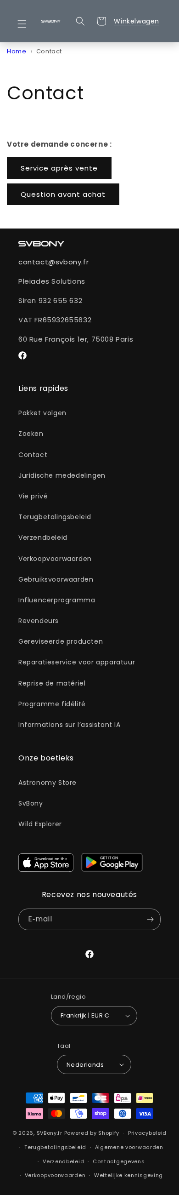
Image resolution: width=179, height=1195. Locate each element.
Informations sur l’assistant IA (69, 724)
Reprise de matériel (51, 683)
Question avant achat (63, 194)
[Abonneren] (150, 919)
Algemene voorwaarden (129, 1147)
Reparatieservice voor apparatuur (76, 662)
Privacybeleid (147, 1133)
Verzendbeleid (42, 537)
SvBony (30, 803)
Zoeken (31, 433)
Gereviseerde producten (60, 641)
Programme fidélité (52, 704)
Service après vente (59, 168)
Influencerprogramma (56, 600)
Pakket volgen (42, 412)
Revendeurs (38, 620)
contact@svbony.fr (53, 262)
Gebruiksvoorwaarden (55, 579)
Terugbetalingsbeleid (54, 516)
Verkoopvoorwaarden (55, 558)
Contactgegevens (119, 1161)
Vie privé (33, 496)
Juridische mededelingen (62, 475)
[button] (27, 24)
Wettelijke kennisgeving (128, 1175)
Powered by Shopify (92, 1133)
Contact (49, 51)
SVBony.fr (49, 1133)
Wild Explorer (40, 824)
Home (16, 51)
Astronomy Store (47, 782)
